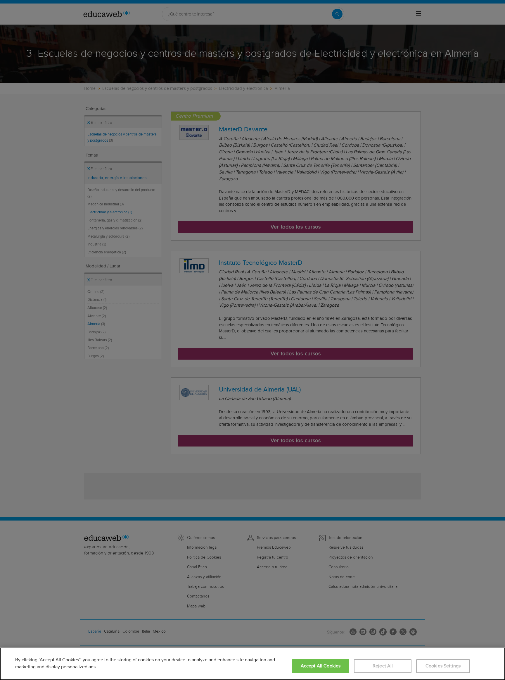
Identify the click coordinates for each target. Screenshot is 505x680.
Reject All (383, 666)
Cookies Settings (443, 666)
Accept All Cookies (321, 666)
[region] (252, 663)
